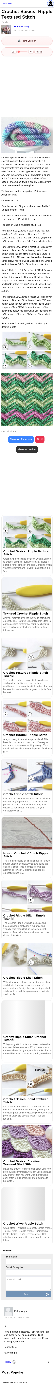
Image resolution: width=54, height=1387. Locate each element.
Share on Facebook (21, 439)
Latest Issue (7, 3)
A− (13, 51)
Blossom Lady (21, 26)
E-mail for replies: (15, 1267)
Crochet (5, 22)
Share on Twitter (27, 449)
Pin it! (40, 439)
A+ (31, 51)
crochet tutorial (8, 431)
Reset (39, 51)
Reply (8, 1362)
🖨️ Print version (27, 40)
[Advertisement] (27, 87)
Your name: (11, 1256)
